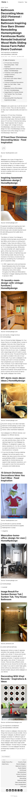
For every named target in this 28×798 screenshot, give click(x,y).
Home (3, 2)
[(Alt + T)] (7, 2)
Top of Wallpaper (6, 756)
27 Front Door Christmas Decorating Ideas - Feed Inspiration (11, 64)
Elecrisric (15, 795)
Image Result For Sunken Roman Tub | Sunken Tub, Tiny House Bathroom (13, 94)
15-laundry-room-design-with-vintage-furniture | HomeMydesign (13, 74)
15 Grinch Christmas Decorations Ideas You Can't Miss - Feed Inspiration (13, 84)
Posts (6, 7)
